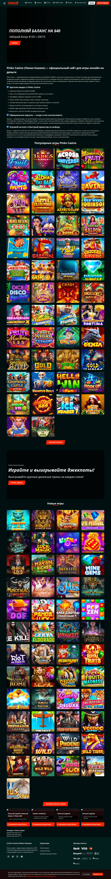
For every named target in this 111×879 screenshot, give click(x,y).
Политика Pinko (45, 851)
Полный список (55, 442)
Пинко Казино (44, 848)
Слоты (48, 2)
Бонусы (39, 2)
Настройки (86, 874)
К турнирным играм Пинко (17, 824)
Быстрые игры (81, 2)
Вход (91, 3)
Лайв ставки (59, 2)
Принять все (98, 874)
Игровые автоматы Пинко (48, 854)
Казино (29, 2)
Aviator (70, 2)
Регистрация (102, 3)
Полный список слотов (55, 804)
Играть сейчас (17, 483)
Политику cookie (31, 876)
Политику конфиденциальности (46, 876)
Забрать (14, 43)
